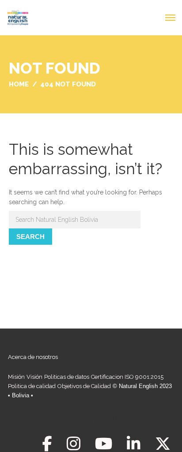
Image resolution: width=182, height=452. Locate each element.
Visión (34, 377)
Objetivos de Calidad (84, 386)
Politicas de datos (66, 377)
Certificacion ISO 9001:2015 (127, 377)
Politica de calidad (32, 386)
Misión (16, 377)
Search (30, 236)
